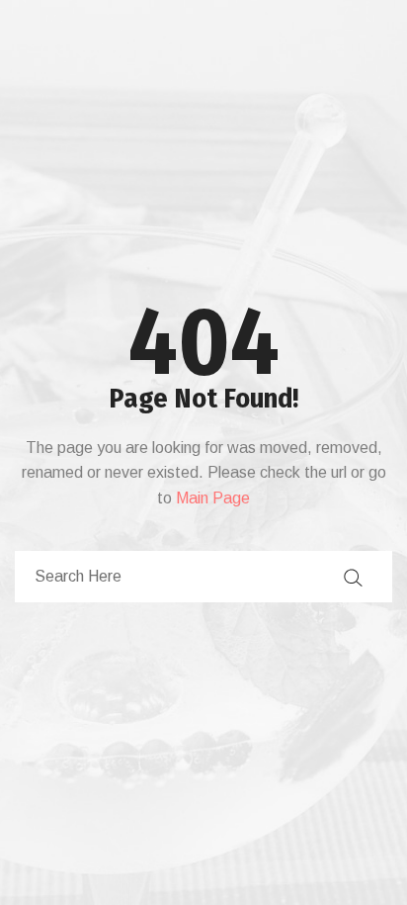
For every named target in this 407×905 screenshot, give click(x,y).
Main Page (213, 498)
